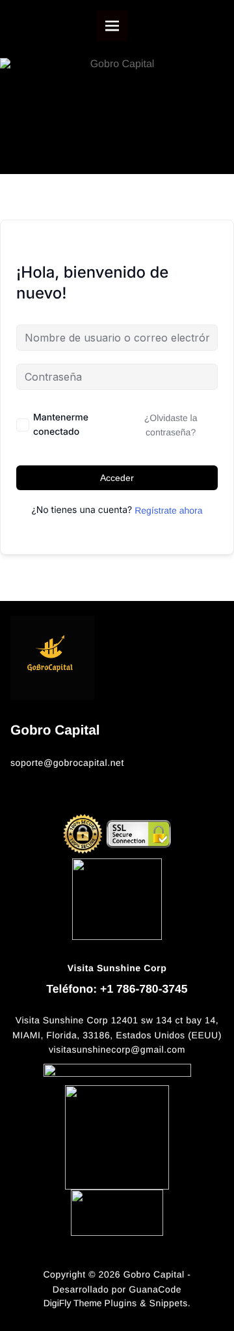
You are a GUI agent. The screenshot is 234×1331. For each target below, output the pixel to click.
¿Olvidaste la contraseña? (171, 425)
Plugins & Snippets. (148, 1303)
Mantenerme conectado (60, 424)
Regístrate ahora (168, 510)
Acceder (117, 478)
